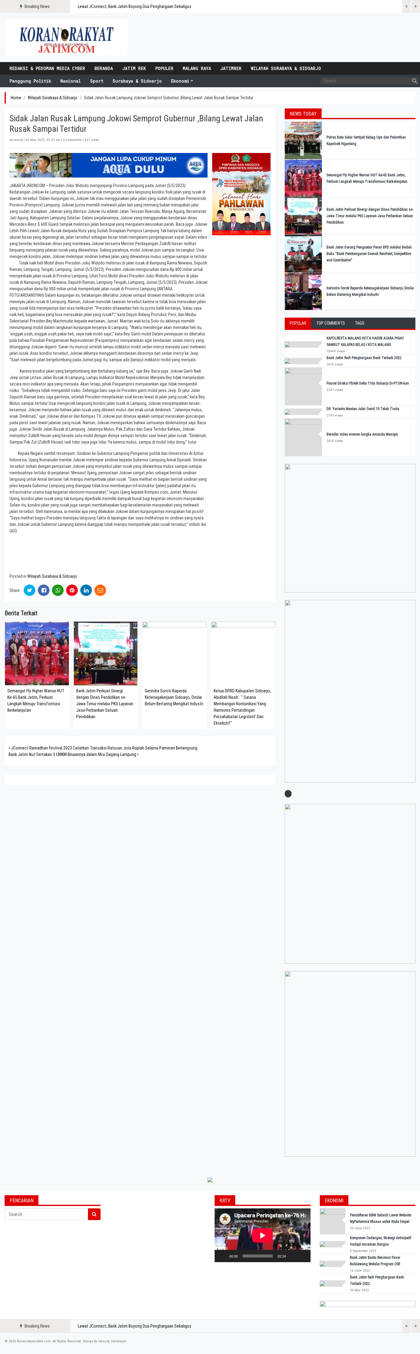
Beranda (103, 68)
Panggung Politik (30, 81)
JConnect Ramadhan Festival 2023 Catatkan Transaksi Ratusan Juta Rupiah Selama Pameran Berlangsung (103, 747)
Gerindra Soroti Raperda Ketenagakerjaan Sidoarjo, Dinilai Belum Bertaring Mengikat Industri (174, 697)
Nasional (70, 81)
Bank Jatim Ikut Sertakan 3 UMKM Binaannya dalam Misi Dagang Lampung (73, 754)
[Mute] (293, 1256)
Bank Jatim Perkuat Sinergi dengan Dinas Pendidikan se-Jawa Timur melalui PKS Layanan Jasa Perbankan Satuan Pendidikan (104, 703)
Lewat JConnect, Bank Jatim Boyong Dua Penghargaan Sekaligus (134, 6)
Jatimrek (231, 68)
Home (16, 97)
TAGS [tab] (359, 323)
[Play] (223, 1256)
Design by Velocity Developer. (105, 1341)
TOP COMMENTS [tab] (330, 323)
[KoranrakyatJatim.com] (66, 37)
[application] (263, 1235)
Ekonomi (180, 81)
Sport (96, 81)
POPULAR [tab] (298, 323)
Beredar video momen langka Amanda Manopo (362, 434)
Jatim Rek (134, 68)
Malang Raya (197, 68)
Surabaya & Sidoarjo (137, 81)
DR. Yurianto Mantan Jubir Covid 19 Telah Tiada (363, 409)
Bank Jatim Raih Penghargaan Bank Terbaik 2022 (364, 358)
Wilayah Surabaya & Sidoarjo (286, 68)
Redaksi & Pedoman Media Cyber (47, 68)
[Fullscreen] (302, 1256)
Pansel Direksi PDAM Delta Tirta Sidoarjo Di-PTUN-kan (368, 383)
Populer (164, 68)
